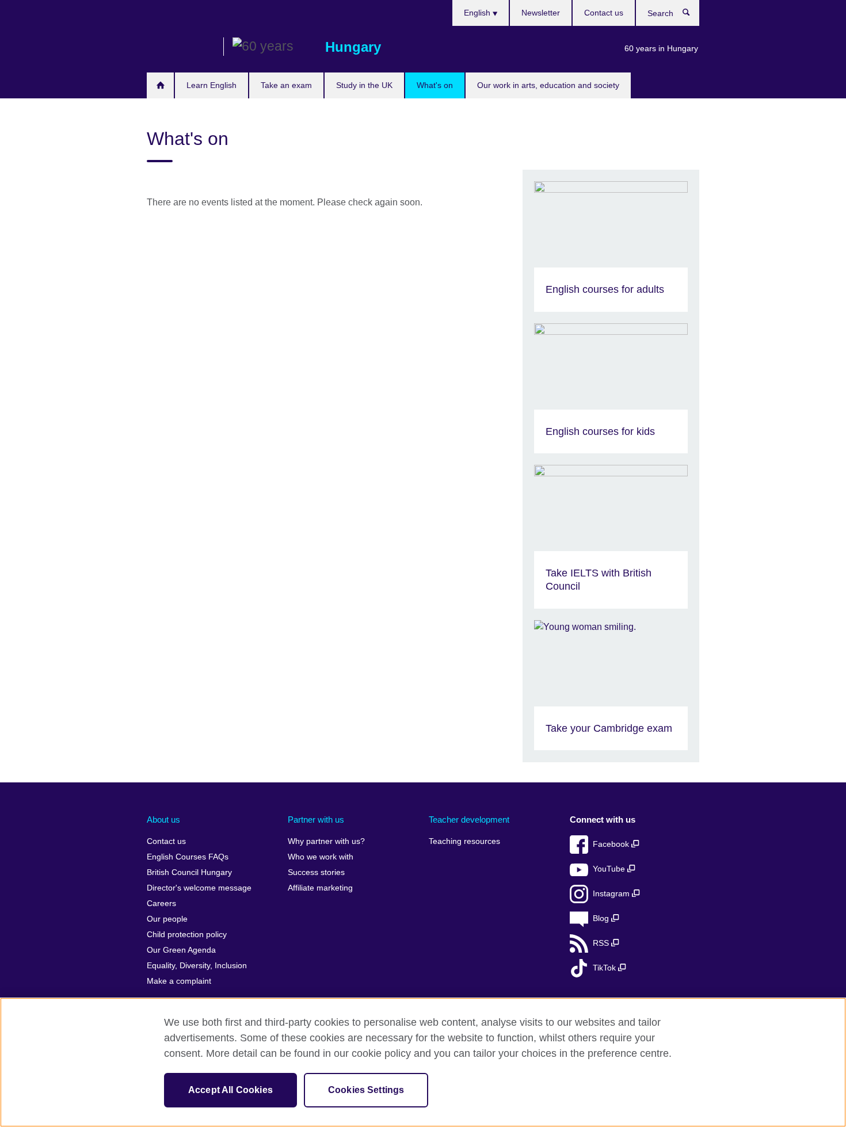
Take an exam (286, 85)
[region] (423, 1062)
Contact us (603, 12)
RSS (602, 943)
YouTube (610, 869)
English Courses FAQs (187, 857)
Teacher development (469, 819)
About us (163, 819)
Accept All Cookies (230, 1090)
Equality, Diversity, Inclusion (197, 965)
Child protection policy (187, 934)
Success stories (316, 872)
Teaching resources (464, 841)
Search (692, 15)
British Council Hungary (181, 47)
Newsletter (540, 12)
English (478, 12)
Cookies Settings (366, 1090)
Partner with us (316, 819)
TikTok (605, 968)
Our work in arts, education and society (548, 85)
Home (160, 85)
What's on (435, 85)
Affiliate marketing (320, 888)
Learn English (211, 85)
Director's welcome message (199, 888)
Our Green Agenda (181, 950)
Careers (161, 903)
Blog (602, 918)
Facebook (612, 844)
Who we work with (320, 857)
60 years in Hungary (661, 48)
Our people (167, 919)
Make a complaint (179, 981)
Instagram (612, 893)
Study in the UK (364, 85)
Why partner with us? (326, 841)
